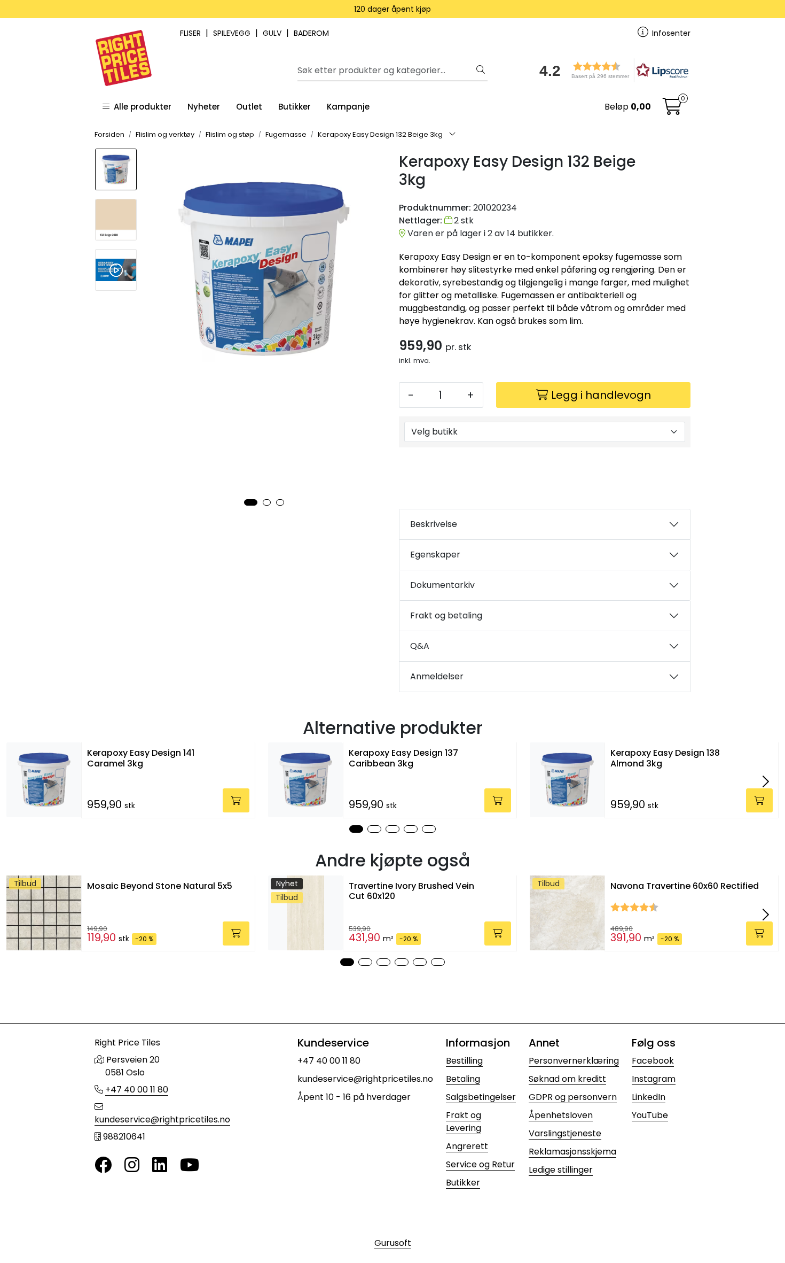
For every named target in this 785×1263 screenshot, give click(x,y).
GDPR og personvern (573, 1097)
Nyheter (203, 106)
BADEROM (311, 33)
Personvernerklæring (574, 1061)
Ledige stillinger (561, 1170)
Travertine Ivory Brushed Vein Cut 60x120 (411, 891)
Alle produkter (140, 106)
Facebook (653, 1061)
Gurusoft (392, 1243)
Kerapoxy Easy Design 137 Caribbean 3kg (403, 758)
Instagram (654, 1079)
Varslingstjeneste (565, 1133)
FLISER (191, 33)
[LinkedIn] (159, 1165)
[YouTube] (189, 1165)
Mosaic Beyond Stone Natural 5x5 (159, 886)
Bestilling (464, 1061)
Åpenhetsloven (561, 1115)
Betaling (463, 1079)
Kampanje (348, 106)
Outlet (249, 106)
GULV (273, 33)
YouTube (650, 1115)
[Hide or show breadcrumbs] (452, 135)
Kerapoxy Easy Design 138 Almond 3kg (665, 758)
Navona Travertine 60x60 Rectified (684, 886)
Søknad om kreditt (567, 1079)
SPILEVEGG (233, 33)
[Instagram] (131, 1165)
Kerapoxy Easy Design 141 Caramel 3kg (140, 758)
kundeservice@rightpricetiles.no (162, 1119)
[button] (610, 70)
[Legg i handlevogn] (236, 800)
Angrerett (467, 1146)
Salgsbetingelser (481, 1097)
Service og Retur (480, 1164)
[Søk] (481, 70)
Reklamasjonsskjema (572, 1151)
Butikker (294, 106)
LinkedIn (648, 1097)
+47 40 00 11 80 (136, 1089)
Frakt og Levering (463, 1121)
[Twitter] (103, 1165)
